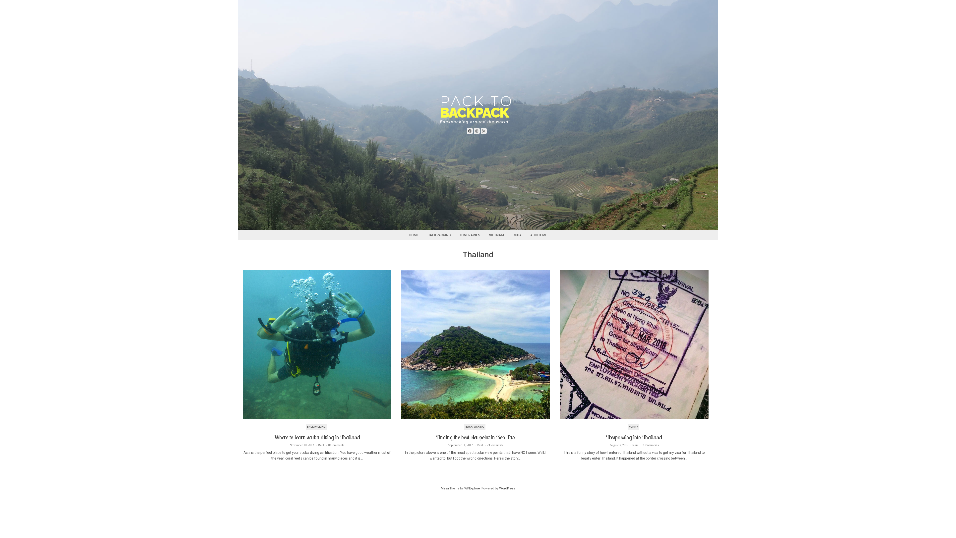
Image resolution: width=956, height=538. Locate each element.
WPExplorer (472, 488)
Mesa (445, 488)
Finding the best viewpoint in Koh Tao (475, 437)
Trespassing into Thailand (634, 437)
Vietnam (496, 235)
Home (414, 235)
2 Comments (495, 445)
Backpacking (439, 235)
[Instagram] (477, 131)
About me (538, 235)
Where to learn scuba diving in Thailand (317, 437)
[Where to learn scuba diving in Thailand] (317, 344)
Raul (321, 445)
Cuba (517, 235)
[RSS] (484, 131)
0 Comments (336, 445)
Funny (633, 426)
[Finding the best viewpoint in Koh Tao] (475, 344)
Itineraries (470, 235)
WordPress (507, 488)
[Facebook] (470, 131)
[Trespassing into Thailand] (634, 344)
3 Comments (651, 445)
